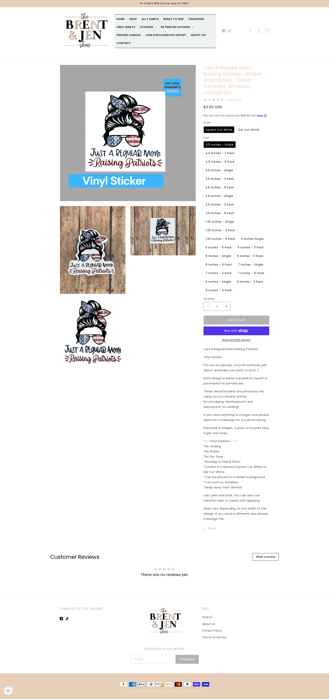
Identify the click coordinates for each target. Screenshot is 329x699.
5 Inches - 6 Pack (219, 247)
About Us (208, 624)
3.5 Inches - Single (219, 170)
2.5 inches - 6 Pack (220, 213)
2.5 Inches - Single (219, 196)
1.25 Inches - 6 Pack (220, 239)
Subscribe (187, 659)
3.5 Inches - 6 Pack (220, 187)
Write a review (265, 556)
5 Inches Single (252, 239)
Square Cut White (219, 130)
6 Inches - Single (218, 256)
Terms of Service (214, 637)
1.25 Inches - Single (220, 222)
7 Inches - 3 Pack (219, 273)
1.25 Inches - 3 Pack (220, 230)
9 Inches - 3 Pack (250, 282)
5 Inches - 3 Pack (251, 247)
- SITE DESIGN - (170, 691)
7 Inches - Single (250, 264)
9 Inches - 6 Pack (219, 290)
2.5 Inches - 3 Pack (220, 204)
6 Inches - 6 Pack (219, 264)
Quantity (209, 299)
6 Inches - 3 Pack (250, 256)
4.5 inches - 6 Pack (220, 162)
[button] (147, 27)
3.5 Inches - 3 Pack (220, 179)
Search (207, 617)
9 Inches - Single (218, 282)
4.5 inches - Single (220, 144)
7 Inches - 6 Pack (251, 273)
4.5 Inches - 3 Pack (220, 153)
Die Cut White (248, 130)
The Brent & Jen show (148, 691)
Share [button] (212, 528)
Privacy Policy (212, 631)
